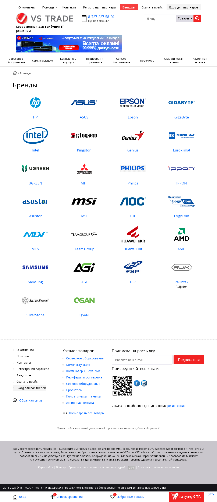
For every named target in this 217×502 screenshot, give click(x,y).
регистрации (176, 406)
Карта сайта (45, 467)
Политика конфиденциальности (158, 467)
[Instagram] (144, 383)
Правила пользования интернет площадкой (96, 467)
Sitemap (61, 467)
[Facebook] (137, 383)
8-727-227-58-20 (101, 16)
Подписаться (189, 359)
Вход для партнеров (184, 7)
